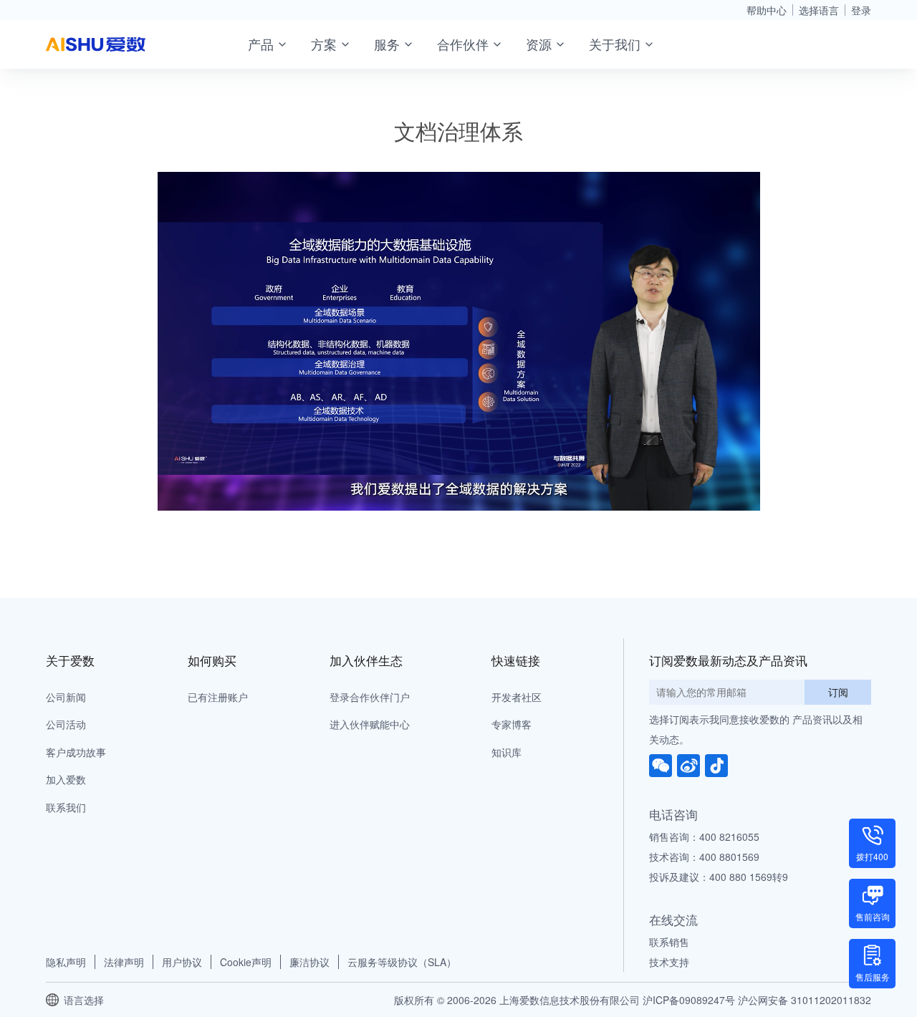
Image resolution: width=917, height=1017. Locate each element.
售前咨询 (872, 916)
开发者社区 (516, 697)
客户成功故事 (76, 752)
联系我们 (66, 807)
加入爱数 (66, 779)
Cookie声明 (246, 962)
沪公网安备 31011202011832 (804, 1000)
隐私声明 (66, 962)
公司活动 (66, 724)
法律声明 (124, 962)
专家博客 (511, 724)
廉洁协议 (309, 962)
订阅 (838, 692)
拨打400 (872, 856)
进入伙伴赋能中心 (370, 724)
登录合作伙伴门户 (370, 697)
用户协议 (182, 962)
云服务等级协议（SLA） (401, 962)
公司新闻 (66, 697)
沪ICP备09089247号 (689, 1000)
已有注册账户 (218, 697)
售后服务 (872, 976)
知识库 (506, 752)
